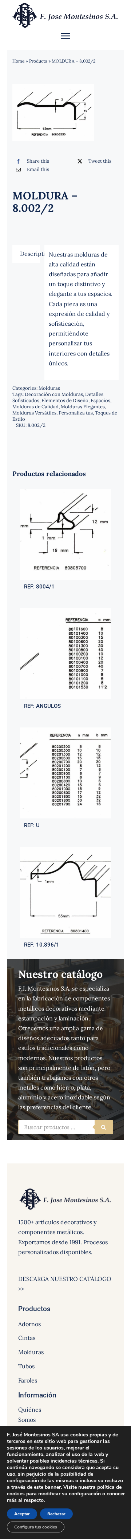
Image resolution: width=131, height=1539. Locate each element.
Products (38, 61)
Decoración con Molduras (54, 394)
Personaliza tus (76, 413)
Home (18, 61)
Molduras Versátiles (34, 413)
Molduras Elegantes (83, 407)
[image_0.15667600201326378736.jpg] (65, 491)
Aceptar (22, 1514)
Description (30, 253)
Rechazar (56, 1514)
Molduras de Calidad (35, 407)
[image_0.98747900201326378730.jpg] (65, 730)
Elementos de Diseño (64, 400)
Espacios (100, 400)
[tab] (26, 254)
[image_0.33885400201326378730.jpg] (65, 611)
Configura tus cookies (35, 1527)
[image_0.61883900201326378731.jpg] (65, 849)
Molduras (49, 388)
